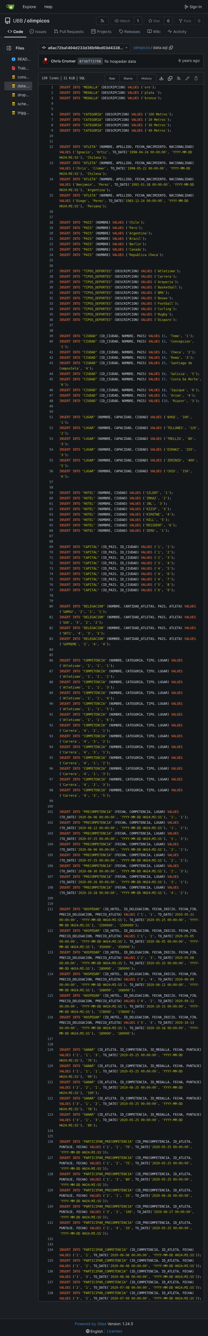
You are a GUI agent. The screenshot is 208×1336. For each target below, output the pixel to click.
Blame (128, 78)
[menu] (94, 1331)
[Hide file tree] (9, 48)
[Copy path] (171, 47)
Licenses (114, 1331)
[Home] (10, 7)
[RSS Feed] (102, 21)
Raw (112, 78)
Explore (29, 6)
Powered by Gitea (90, 1323)
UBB (18, 21)
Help (48, 6)
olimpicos (38, 21)
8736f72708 (90, 61)
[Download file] (161, 78)
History (146, 78)
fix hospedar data (120, 61)
